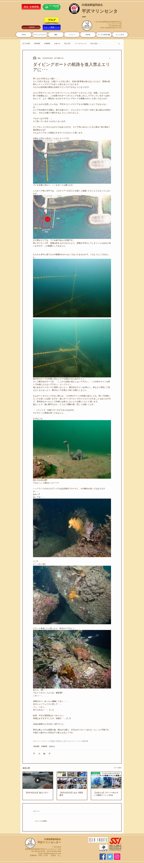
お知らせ (57, 43)
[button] (40, 34)
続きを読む (94, 43)
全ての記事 (26, 43)
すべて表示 (118, 768)
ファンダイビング (80, 43)
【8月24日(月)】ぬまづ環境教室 (71, 794)
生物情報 (47, 43)
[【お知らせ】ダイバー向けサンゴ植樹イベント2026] (106, 780)
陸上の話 (67, 43)
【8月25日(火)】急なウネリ (37, 793)
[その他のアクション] (109, 58)
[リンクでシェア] (49, 754)
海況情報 (37, 43)
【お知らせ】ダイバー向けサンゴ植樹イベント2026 (106, 794)
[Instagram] (117, 857)
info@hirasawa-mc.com (113, 27)
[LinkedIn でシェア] (44, 754)
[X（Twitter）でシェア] (39, 754)
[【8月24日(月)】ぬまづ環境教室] (72, 780)
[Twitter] (110, 857)
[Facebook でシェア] (34, 754)
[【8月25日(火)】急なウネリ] (38, 780)
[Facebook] (103, 857)
